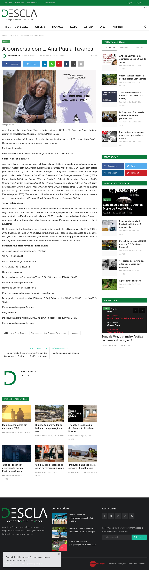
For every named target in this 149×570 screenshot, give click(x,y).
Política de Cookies (136, 563)
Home (8, 26)
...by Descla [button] (21, 26)
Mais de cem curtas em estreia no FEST (14, 427)
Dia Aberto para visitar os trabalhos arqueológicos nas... (48, 428)
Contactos (8, 2)
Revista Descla (14, 55)
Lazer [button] (103, 26)
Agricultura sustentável (130, 281)
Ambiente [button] (118, 26)
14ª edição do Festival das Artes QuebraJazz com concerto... (131, 264)
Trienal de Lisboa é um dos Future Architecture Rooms (81, 428)
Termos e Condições (117, 563)
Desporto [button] (40, 26)
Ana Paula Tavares (18, 333)
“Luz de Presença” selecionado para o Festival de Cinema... (13, 468)
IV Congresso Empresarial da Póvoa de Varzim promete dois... (131, 115)
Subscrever (139, 537)
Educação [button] (58, 26)
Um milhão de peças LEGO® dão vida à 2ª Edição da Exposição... (132, 244)
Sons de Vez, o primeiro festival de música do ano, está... (122, 338)
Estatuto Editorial (34, 2)
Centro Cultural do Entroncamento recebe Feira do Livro (81, 518)
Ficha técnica (50, 2)
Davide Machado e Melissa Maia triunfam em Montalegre (82, 530)
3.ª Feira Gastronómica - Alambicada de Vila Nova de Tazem (132, 59)
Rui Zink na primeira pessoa (65, 353)
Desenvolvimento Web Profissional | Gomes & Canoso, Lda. (130, 224)
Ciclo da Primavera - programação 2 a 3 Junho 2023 (82, 543)
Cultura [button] (89, 26)
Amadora (75, 333)
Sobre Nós (19, 2)
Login (129, 2)
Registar (139, 2)
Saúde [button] (73, 26)
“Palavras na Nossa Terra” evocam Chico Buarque (82, 466)
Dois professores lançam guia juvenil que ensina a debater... (131, 135)
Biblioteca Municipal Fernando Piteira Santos (49, 333)
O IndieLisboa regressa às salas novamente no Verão (49, 466)
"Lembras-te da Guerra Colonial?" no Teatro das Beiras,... (131, 95)
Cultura (11, 35)
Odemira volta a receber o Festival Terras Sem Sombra (132, 77)
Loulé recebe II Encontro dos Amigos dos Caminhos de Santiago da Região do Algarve (25, 355)
